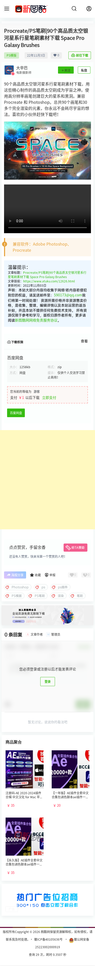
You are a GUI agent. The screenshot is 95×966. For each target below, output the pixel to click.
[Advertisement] (47, 479)
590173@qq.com (68, 295)
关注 (67, 70)
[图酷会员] (47, 607)
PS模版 (11, 55)
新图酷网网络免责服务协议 (36, 320)
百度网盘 (16, 412)
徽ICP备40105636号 (48, 939)
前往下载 (82, 55)
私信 (84, 70)
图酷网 (45, 931)
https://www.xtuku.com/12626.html (49, 281)
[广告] (47, 889)
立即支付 (49, 397)
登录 (48, 681)
